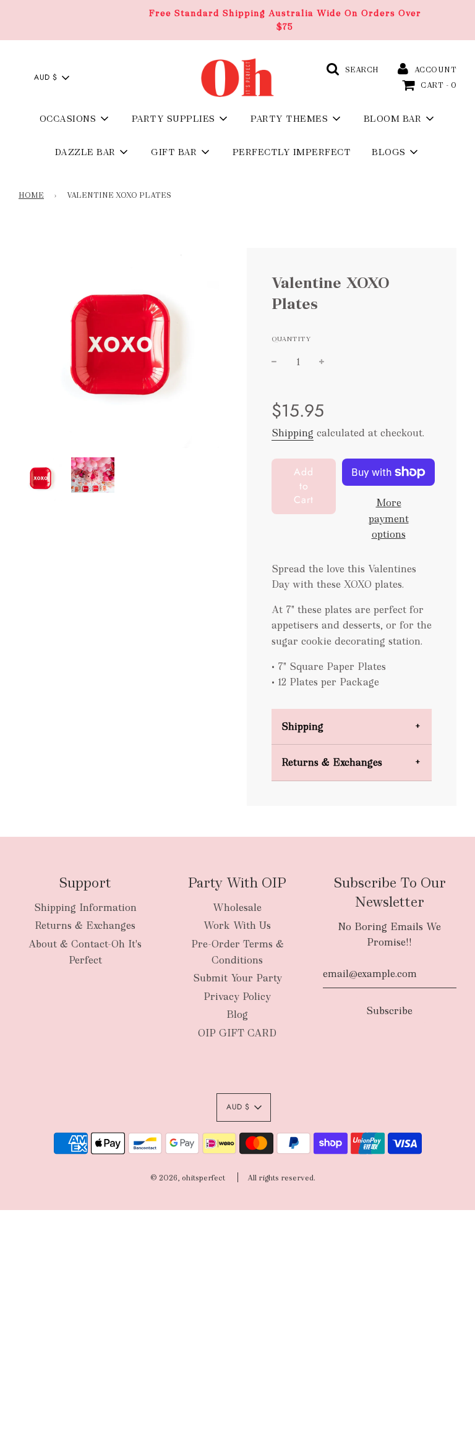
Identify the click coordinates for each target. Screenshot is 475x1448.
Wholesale (237, 907)
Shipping (293, 432)
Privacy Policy (237, 996)
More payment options (389, 518)
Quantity (291, 338)
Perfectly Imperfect (292, 152)
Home (31, 195)
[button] (51, 77)
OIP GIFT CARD (237, 1033)
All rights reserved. (281, 1178)
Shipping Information (85, 907)
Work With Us (237, 925)
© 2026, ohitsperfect (187, 1178)
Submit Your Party (237, 978)
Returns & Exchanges (331, 762)
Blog (237, 1014)
